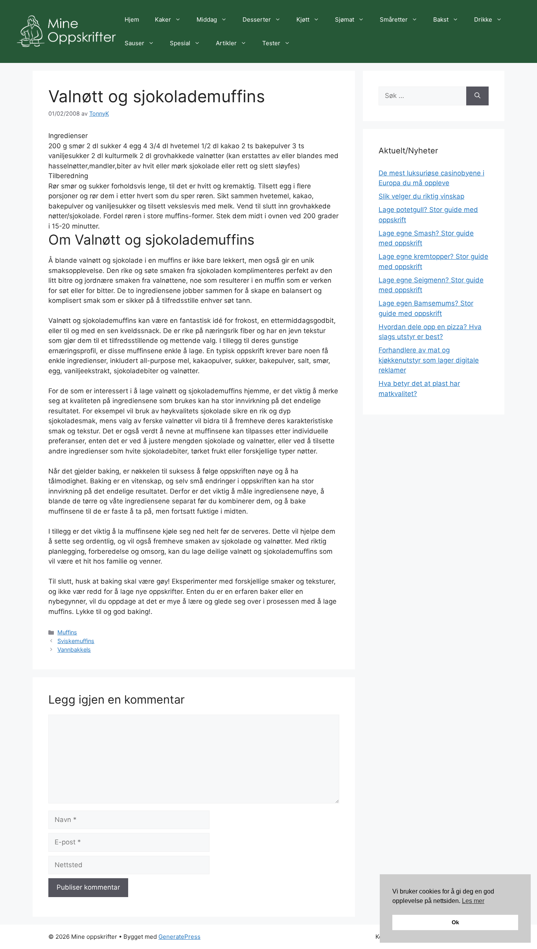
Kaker (163, 19)
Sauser (134, 43)
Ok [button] (455, 922)
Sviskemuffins (75, 641)
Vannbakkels (74, 649)
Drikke (483, 19)
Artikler (226, 43)
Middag (207, 19)
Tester (271, 43)
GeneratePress (179, 936)
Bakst (441, 19)
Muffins (67, 632)
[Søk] (477, 96)
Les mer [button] (473, 900)
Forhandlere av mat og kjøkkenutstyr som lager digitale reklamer (429, 360)
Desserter (257, 19)
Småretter (394, 19)
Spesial (180, 43)
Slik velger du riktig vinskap (421, 196)
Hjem (132, 19)
